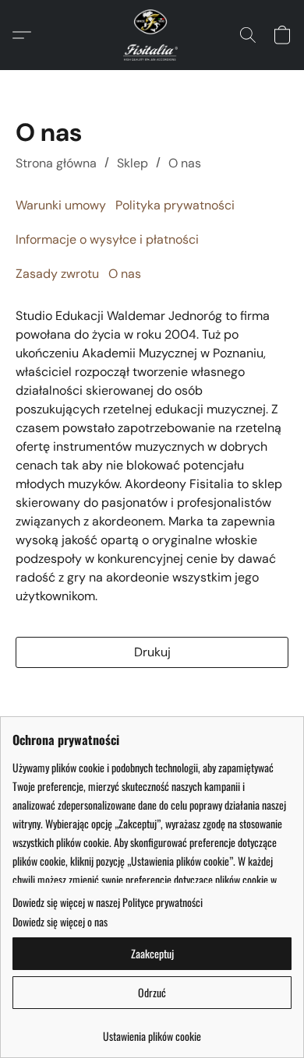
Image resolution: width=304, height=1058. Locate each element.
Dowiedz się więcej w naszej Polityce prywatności (107, 902)
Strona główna (56, 163)
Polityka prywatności (175, 205)
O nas (184, 163)
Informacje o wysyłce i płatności (107, 239)
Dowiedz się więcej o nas (60, 922)
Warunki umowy (61, 205)
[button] (152, 35)
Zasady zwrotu (57, 273)
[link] (152, 1030)
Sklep (132, 163)
